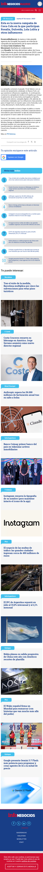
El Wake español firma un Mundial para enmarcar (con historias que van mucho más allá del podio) (24, 250)
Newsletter (21, 839)
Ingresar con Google (15, 157)
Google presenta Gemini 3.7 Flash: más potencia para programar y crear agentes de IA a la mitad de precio (24, 260)
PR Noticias (8, 18)
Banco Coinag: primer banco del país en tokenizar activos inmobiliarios (24, 205)
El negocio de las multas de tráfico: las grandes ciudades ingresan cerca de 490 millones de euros (24, 223)
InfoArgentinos (10, 438)
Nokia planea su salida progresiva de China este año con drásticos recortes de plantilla (23, 241)
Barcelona (8, 277)
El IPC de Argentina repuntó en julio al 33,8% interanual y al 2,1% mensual (22, 232)
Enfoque (8, 648)
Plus (6, 542)
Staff (21, 842)
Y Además (8, 490)
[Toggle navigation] (39, 10)
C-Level (7, 332)
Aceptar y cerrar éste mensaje (21, 866)
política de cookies (29, 861)
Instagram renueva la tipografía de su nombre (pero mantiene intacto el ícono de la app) (24, 214)
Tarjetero (21, 836)
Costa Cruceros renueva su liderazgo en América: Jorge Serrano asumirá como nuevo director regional (24, 188)
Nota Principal (10, 386)
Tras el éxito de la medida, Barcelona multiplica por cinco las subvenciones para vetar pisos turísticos (24, 179)
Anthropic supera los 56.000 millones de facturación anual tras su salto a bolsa (21, 197)
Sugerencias (21, 833)
